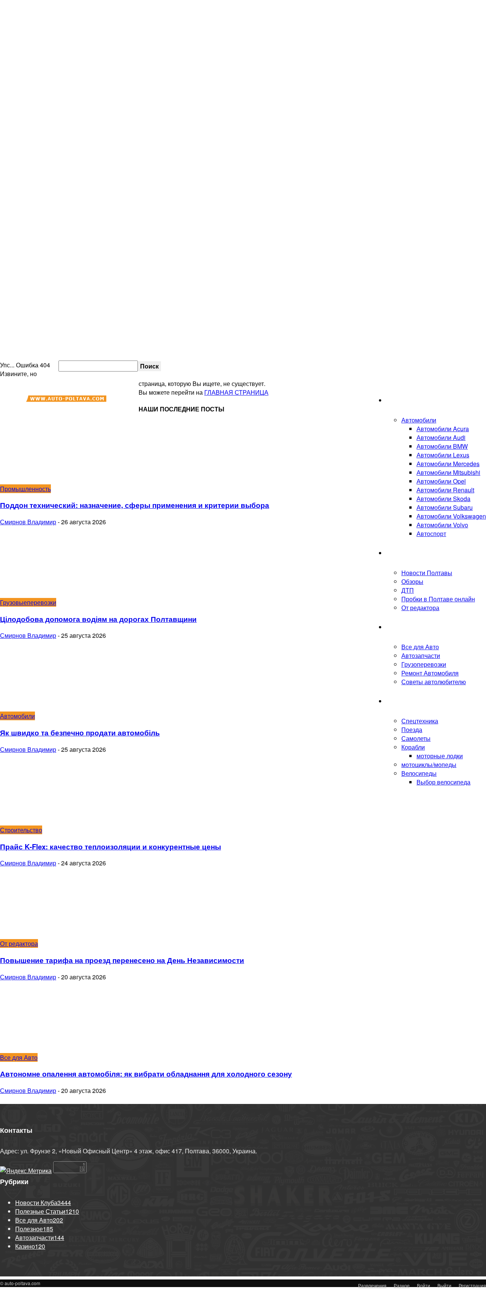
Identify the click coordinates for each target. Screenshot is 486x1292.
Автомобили (418, 420)
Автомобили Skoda (443, 498)
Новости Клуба (407, 553)
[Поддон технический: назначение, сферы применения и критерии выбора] (61, 480)
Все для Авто (420, 646)
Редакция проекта (374, 366)
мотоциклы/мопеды (428, 764)
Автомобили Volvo (442, 524)
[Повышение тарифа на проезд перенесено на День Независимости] (61, 934)
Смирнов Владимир (28, 521)
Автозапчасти (420, 655)
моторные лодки (440, 755)
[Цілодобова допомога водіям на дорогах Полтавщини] (61, 593)
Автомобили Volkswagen (451, 516)
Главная (398, 400)
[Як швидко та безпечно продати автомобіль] (61, 707)
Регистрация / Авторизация (310, 366)
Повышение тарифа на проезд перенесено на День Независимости (122, 960)
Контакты (408, 366)
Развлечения (372, 1285)
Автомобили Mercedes (448, 463)
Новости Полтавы (426, 572)
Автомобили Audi (441, 437)
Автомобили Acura (443, 428)
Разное (402, 1285)
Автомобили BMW (442, 446)
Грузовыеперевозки (28, 602)
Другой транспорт (411, 701)
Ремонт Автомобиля (430, 673)
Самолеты (416, 738)
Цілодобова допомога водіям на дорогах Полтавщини (98, 619)
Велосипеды (419, 773)
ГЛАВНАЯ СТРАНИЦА (236, 392)
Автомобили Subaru (445, 507)
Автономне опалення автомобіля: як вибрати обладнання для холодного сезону (146, 1074)
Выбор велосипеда (443, 782)
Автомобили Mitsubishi (448, 472)
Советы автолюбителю (433, 681)
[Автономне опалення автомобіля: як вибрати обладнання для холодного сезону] (61, 1048)
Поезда (411, 729)
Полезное (400, 627)
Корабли (413, 747)
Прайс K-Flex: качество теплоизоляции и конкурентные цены (110, 846)
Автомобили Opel (441, 481)
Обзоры (412, 581)
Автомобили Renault (445, 489)
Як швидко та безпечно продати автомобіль (80, 732)
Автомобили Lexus (443, 455)
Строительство (21, 829)
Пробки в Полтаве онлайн (449, 366)
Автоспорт (431, 533)
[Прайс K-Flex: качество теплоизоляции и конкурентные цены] (61, 821)
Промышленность (25, 488)
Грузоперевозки (423, 664)
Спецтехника (419, 720)
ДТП (407, 590)
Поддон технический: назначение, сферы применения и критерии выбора (134, 505)
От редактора (420, 607)
